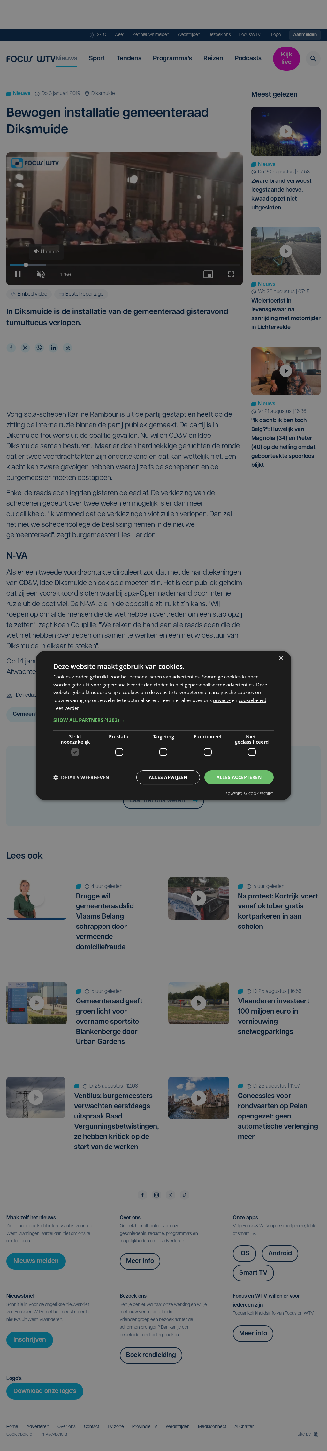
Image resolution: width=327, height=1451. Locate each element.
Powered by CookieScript (249, 793)
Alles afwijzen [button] (168, 777)
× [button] (280, 658)
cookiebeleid (252, 700)
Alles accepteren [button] (239, 777)
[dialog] (163, 726)
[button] (163, 720)
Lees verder (66, 708)
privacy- (222, 700)
